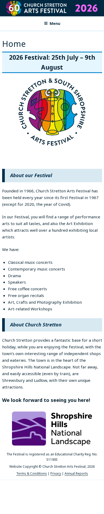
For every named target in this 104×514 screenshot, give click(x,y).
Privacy (55, 473)
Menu (55, 23)
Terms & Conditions (31, 473)
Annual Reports (76, 473)
